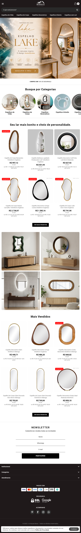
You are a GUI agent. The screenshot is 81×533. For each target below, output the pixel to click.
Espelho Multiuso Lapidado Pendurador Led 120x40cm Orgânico (40, 160)
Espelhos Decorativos (39, 15)
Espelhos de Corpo (23, 15)
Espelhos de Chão (8, 15)
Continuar (74, 529)
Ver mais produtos (40, 225)
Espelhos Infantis (55, 15)
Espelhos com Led (71, 15)
